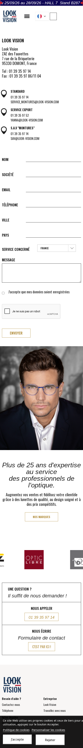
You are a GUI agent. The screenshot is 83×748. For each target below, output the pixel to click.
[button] (61, 16)
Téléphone (7, 710)
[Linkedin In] (79, 16)
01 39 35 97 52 (20, 115)
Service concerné (16, 249)
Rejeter (50, 740)
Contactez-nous (11, 704)
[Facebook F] (67, 16)
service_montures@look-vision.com (35, 102)
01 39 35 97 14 (20, 97)
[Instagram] (73, 16)
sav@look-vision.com (25, 138)
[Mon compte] (53, 16)
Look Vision (49, 704)
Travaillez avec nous (54, 710)
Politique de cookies (16, 730)
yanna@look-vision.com (27, 120)
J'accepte (17, 739)
